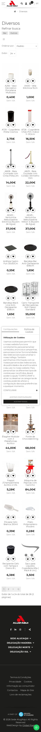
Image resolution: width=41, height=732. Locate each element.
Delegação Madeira (19, 643)
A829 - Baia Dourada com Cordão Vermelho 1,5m (30, 174)
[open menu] (3, 3)
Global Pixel (28, 725)
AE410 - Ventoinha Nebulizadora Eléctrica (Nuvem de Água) (11, 219)
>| (18, 589)
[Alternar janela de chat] (36, 727)
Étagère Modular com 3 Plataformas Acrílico (10, 440)
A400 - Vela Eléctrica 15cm (30, 87)
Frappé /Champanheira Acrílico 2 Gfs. (11, 482)
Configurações (10, 329)
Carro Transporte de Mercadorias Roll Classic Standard (30, 306)
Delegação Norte (19, 647)
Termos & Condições (20, 677)
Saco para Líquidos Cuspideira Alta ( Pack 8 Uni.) (30, 567)
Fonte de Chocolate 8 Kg (30, 437)
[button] (20, 390)
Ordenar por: (8, 46)
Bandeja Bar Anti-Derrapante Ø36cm (30, 263)
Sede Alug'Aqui (19, 638)
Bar (4, 33)
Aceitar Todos (20, 402)
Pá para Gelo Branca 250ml (11, 523)
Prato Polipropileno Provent (30, 524)
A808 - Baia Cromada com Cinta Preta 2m (11, 173)
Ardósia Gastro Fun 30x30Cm (10, 262)
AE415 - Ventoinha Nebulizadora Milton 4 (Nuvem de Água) (30, 219)
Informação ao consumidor (21, 686)
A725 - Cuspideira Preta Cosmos (11, 130)
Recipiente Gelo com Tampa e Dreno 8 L (11, 565)
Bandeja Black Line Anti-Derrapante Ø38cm (10, 306)
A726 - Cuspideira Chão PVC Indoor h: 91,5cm (30, 131)
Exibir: (5, 53)
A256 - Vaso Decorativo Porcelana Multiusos (11, 89)
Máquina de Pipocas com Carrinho (30, 482)
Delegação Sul (19, 652)
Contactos (12, 690)
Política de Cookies (29, 330)
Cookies (28, 681)
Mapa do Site (27, 690)
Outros (13, 33)
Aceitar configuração (20, 397)
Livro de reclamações (20, 694)
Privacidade (15, 681)
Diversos (23, 11)
